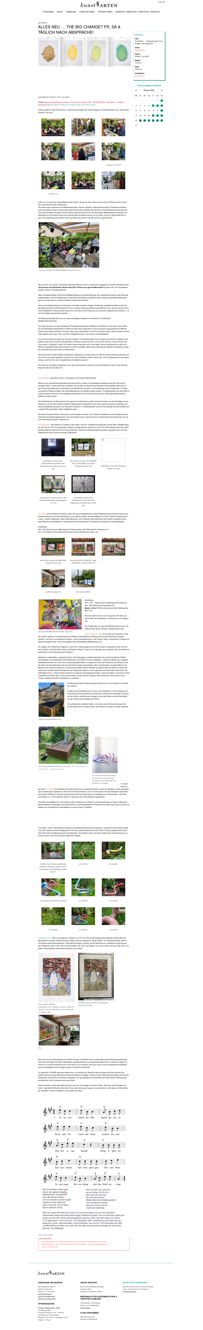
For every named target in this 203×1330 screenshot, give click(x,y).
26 (144, 120)
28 (153, 120)
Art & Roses (139, 75)
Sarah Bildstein (54, 102)
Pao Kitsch (65, 102)
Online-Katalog (85, 1308)
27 (149, 120)
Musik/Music (139, 50)
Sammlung (71, 11)
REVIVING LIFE (99, 102)
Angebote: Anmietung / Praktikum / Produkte (138, 11)
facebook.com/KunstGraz (46, 1296)
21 (153, 115)
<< (136, 90)
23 (162, 115)
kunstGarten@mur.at (45, 1294)
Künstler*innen (87, 11)
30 (162, 120)
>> (162, 90)
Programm (48, 11)
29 (157, 120)
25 (140, 120)
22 (157, 115)
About (60, 11)
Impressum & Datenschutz (47, 1299)
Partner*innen (105, 11)
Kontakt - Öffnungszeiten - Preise (49, 1308)
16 (162, 110)
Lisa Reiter (111, 102)
